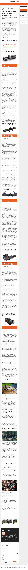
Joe (2, 17)
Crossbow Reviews (12, 17)
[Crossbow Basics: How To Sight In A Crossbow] (9, 521)
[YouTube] (23, 15)
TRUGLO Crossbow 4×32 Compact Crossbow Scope (10, 46)
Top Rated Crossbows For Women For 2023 (15, 524)
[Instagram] (22, 15)
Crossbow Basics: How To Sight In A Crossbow (9, 524)
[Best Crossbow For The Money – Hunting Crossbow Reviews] (4, 521)
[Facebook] (20, 15)
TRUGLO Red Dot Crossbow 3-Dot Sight (8, 49)
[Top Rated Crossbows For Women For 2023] (15, 521)
